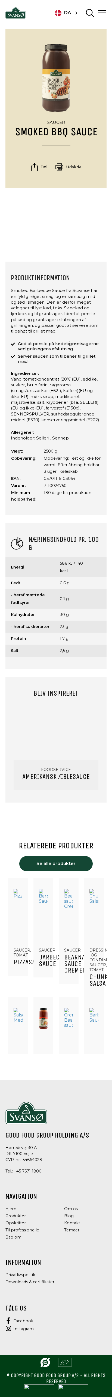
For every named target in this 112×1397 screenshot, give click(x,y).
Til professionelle (22, 1230)
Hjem (10, 1208)
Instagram (23, 1328)
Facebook (23, 1320)
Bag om (13, 1237)
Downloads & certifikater (29, 1281)
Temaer (71, 1230)
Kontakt (72, 1222)
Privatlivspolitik (20, 1274)
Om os (71, 1208)
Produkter (15, 1215)
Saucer (56, 122)
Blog (69, 1215)
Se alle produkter (56, 863)
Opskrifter (15, 1222)
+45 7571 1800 (28, 1171)
